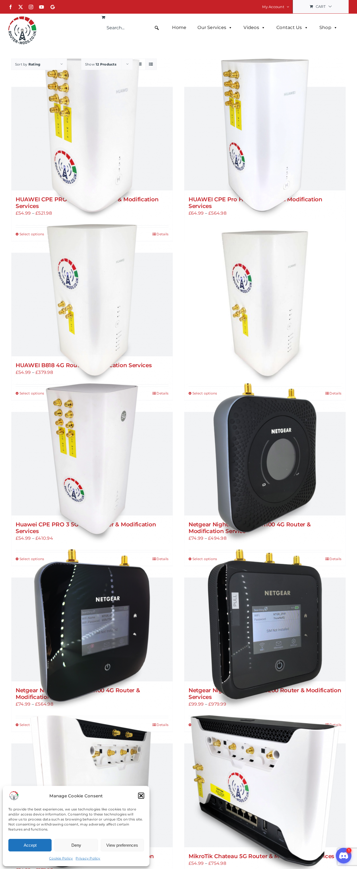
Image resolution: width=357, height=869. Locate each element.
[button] (141, 795)
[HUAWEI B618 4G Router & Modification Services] (265, 304)
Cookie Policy (61, 858)
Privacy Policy (88, 858)
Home (179, 27)
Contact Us (289, 27)
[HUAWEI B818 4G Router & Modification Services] (92, 304)
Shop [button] (325, 27)
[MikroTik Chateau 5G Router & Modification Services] (265, 795)
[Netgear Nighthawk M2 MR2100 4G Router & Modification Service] (92, 629)
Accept (30, 845)
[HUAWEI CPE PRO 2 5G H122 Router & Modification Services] (92, 138)
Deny (76, 845)
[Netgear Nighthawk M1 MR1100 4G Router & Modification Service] (265, 463)
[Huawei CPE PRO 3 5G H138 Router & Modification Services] (92, 463)
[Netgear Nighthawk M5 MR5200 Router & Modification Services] (265, 629)
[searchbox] (133, 28)
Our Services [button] (211, 27)
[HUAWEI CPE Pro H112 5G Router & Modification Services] (265, 138)
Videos (251, 27)
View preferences (122, 845)
